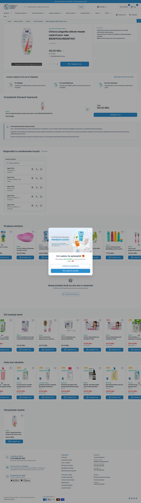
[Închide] (89, 230)
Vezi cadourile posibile (70, 271)
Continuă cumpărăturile (70, 266)
